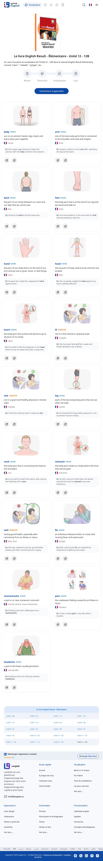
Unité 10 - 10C (35, 735)
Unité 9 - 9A (34, 729)
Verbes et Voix (45, 827)
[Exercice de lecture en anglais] (62, 4)
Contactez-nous (45, 781)
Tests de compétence (83, 781)
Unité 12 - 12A (58, 742)
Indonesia (44, 849)
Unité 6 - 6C (34, 716)
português (63, 849)
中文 (79, 849)
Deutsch (54, 849)
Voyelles (77, 816)
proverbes (8, 827)
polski (93, 849)
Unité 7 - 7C (10, 722)
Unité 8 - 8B (81, 722)
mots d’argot (9, 811)
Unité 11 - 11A (82, 735)
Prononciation (81, 805)
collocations (9, 816)
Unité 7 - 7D (34, 722)
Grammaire (44, 805)
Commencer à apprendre (52, 91)
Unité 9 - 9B (58, 729)
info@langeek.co (16, 796)
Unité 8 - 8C (10, 729)
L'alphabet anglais (81, 811)
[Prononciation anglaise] (56, 4)
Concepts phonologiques (84, 827)
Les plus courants (81, 786)
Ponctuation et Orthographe (51, 816)
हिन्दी (14, 849)
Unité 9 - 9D (10, 735)
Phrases (42, 811)
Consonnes (78, 822)
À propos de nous (46, 775)
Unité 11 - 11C (35, 742)
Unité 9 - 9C (81, 729)
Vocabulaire (79, 764)
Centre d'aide (44, 786)
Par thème (78, 775)
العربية (21, 849)
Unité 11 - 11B (11, 742)
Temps (42, 822)
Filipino (28, 849)
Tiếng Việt (6, 849)
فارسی (36, 849)
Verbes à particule (11, 822)
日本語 (72, 849)
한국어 (86, 849)
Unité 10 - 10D (59, 735)
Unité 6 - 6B (10, 716)
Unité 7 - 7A (58, 716)
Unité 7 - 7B (81, 716)
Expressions (10, 805)
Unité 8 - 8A (58, 722)
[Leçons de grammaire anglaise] (45, 4)
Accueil (42, 770)
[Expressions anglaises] (51, 4)
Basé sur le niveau (81, 770)
